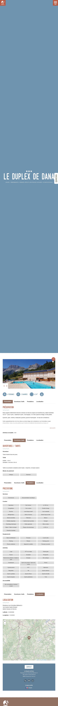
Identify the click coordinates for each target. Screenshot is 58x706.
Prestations (30, 401)
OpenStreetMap (43, 659)
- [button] (4, 624)
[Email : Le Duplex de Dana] (29, 680)
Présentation (7, 440)
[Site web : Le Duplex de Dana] (32, 680)
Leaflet (37, 659)
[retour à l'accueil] (3, 3)
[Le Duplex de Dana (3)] (29, 374)
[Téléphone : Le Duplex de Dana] (25, 680)
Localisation (39, 401)
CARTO (53, 659)
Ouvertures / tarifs (19, 401)
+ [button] (4, 621)
